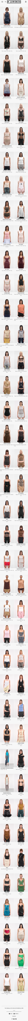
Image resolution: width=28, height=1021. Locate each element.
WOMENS (16, 1013)
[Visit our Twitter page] (14, 1019)
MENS (11, 1013)
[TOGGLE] (2, 1)
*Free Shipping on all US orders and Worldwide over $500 (14, 1008)
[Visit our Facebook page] (12, 1019)
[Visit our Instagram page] (16, 1019)
